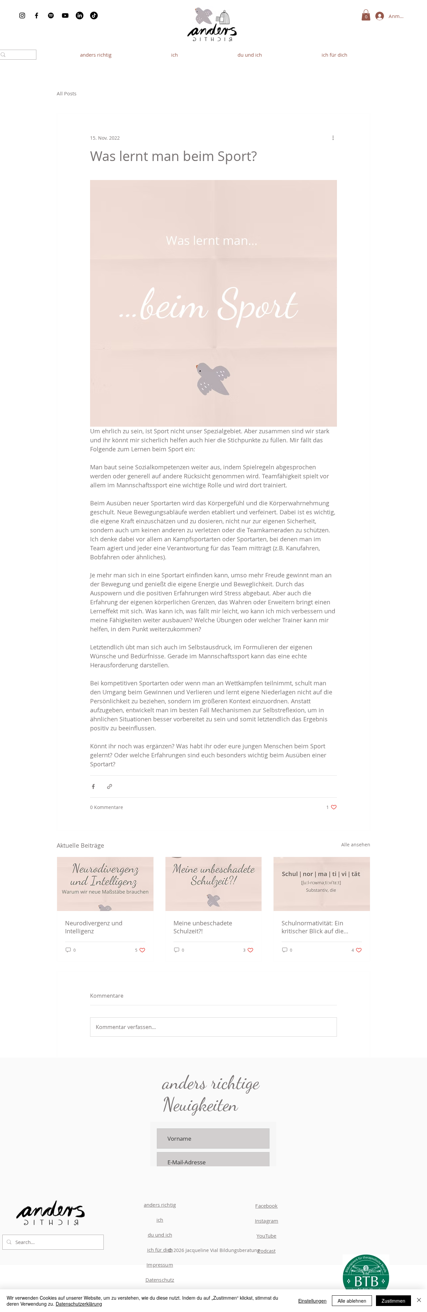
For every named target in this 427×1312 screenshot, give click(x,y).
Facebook (266, 1205)
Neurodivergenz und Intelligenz (93, 927)
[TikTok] (94, 15)
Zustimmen (393, 1300)
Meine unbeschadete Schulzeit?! (202, 927)
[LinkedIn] (79, 15)
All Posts (66, 93)
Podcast (267, 1250)
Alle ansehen (355, 844)
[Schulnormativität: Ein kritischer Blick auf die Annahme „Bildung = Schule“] (322, 884)
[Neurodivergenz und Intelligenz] (105, 884)
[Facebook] (36, 15)
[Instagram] (22, 15)
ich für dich (160, 1249)
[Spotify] (51, 15)
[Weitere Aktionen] (333, 138)
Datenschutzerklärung (79, 1303)
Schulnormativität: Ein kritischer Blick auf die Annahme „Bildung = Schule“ (322, 927)
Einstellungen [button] (312, 1300)
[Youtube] (65, 15)
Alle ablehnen (352, 1300)
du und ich (160, 1234)
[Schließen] (419, 1301)
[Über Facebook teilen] (93, 786)
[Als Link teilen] (109, 786)
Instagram (266, 1220)
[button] (366, 14)
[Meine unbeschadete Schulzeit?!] (213, 884)
